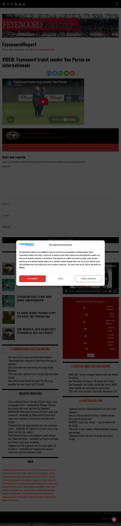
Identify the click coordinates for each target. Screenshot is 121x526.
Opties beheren (88, 278)
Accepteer (32, 278)
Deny (60, 278)
